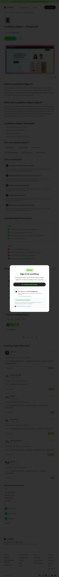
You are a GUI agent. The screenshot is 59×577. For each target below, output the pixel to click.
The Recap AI (34, 291)
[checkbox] (16, 291)
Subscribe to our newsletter (27, 291)
